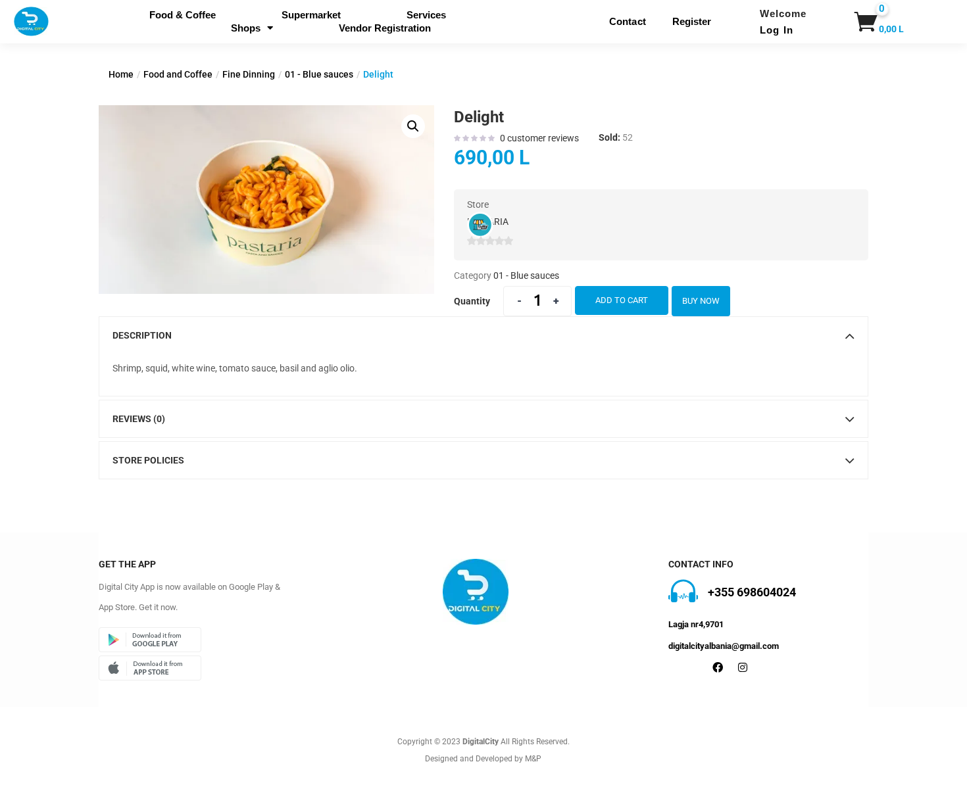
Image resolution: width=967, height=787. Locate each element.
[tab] (483, 335)
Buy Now (701, 301)
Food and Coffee (177, 74)
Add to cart (621, 300)
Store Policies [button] (148, 460)
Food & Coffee (182, 14)
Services (426, 14)
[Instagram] (742, 667)
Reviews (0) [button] (138, 419)
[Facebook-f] (717, 667)
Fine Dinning (248, 74)
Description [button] (142, 335)
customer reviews (539, 138)
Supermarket (311, 14)
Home (121, 74)
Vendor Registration (385, 28)
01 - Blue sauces (319, 74)
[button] (864, 22)
